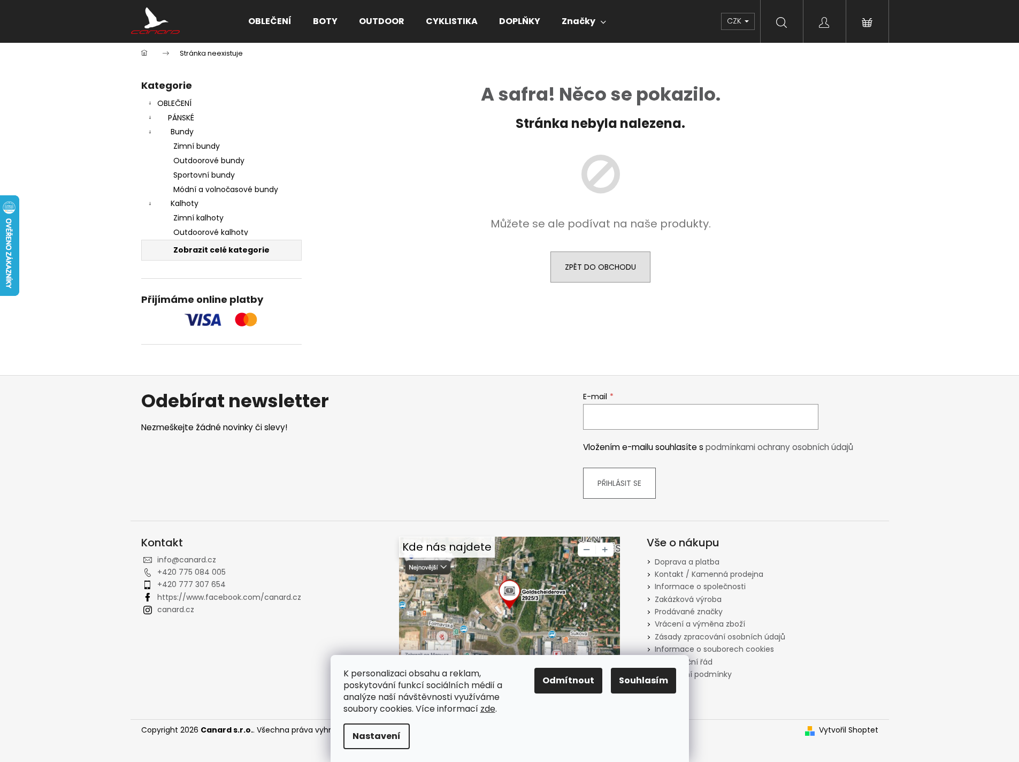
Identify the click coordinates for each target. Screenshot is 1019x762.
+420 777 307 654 (191, 584)
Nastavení (377, 736)
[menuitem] (269, 21)
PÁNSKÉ (181, 117)
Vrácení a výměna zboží (700, 624)
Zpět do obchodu (600, 267)
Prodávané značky (689, 611)
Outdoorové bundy (208, 160)
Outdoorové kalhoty (210, 232)
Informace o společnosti (700, 586)
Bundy (182, 131)
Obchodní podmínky (693, 674)
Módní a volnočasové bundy (225, 189)
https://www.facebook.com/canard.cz (229, 597)
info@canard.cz (186, 559)
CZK (735, 21)
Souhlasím (643, 680)
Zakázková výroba (688, 599)
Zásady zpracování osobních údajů (720, 636)
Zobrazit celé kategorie (221, 250)
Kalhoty (184, 203)
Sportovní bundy (204, 175)
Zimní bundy (196, 146)
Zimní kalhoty (198, 217)
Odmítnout (568, 680)
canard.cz (175, 609)
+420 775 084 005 (191, 572)
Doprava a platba (687, 562)
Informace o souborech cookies (714, 649)
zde (487, 709)
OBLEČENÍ (174, 103)
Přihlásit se (619, 483)
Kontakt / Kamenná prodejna (709, 574)
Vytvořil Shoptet (848, 730)
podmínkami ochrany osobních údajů (779, 447)
